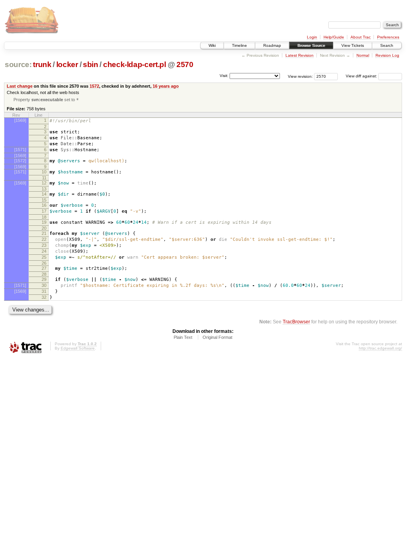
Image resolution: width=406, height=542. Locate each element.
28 (44, 274)
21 (44, 233)
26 (44, 263)
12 (44, 183)
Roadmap (272, 45)
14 (44, 194)
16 (44, 205)
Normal (362, 55)
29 (44, 279)
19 (44, 222)
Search (386, 45)
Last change (20, 86)
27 (44, 268)
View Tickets (352, 45)
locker (67, 64)
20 (44, 228)
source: (18, 64)
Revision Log (387, 55)
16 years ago (166, 86)
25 (44, 257)
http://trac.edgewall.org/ (380, 348)
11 (44, 177)
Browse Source (311, 45)
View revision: (300, 76)
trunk (42, 64)
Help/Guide (334, 37)
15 (44, 200)
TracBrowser (296, 321)
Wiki (212, 45)
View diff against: (362, 76)
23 (44, 245)
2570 (184, 64)
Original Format (217, 337)
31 (44, 291)
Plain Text (183, 337)
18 (44, 217)
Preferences (388, 37)
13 (44, 188)
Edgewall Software (78, 348)
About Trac (360, 37)
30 (44, 285)
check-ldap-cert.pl (134, 64)
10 (44, 171)
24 (44, 251)
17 (44, 211)
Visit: (224, 75)
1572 (94, 86)
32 (44, 297)
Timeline (239, 45)
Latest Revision (299, 55)
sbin (90, 64)
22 (44, 239)
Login (312, 37)
